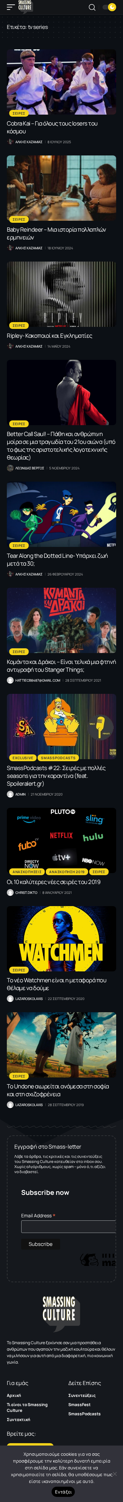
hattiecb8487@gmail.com (37, 680)
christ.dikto (26, 892)
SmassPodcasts (58, 757)
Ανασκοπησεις (27, 871)
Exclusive (23, 757)
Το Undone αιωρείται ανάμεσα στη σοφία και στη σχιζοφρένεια (58, 1090)
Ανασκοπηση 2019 (67, 871)
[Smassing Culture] (25, 7)
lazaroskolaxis (29, 998)
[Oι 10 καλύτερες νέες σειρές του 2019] (61, 840)
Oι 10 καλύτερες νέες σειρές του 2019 (53, 882)
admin (20, 794)
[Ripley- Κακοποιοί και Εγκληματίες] (61, 294)
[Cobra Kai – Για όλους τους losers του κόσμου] (61, 82)
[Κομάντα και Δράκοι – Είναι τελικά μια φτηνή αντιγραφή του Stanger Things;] (61, 620)
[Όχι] (114, 1473)
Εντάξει (63, 1492)
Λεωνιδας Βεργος (29, 468)
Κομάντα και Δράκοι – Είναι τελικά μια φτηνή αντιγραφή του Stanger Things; (61, 665)
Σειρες (19, 113)
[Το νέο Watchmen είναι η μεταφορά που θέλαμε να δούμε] (61, 938)
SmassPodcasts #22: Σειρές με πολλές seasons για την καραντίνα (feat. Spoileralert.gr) (56, 775)
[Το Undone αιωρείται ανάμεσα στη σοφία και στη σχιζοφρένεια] (61, 1045)
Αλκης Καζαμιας (28, 141)
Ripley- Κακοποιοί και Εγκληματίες (49, 335)
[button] (12, 7)
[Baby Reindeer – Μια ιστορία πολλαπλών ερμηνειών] (61, 188)
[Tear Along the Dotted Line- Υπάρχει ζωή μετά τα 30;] (61, 514)
